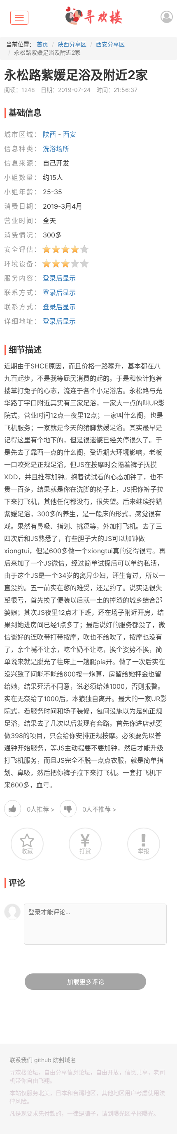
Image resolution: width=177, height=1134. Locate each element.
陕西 (49, 134)
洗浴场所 (56, 149)
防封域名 (64, 1059)
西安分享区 (110, 44)
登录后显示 (59, 278)
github (42, 1059)
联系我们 (21, 1059)
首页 (42, 44)
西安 (69, 134)
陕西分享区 (72, 44)
